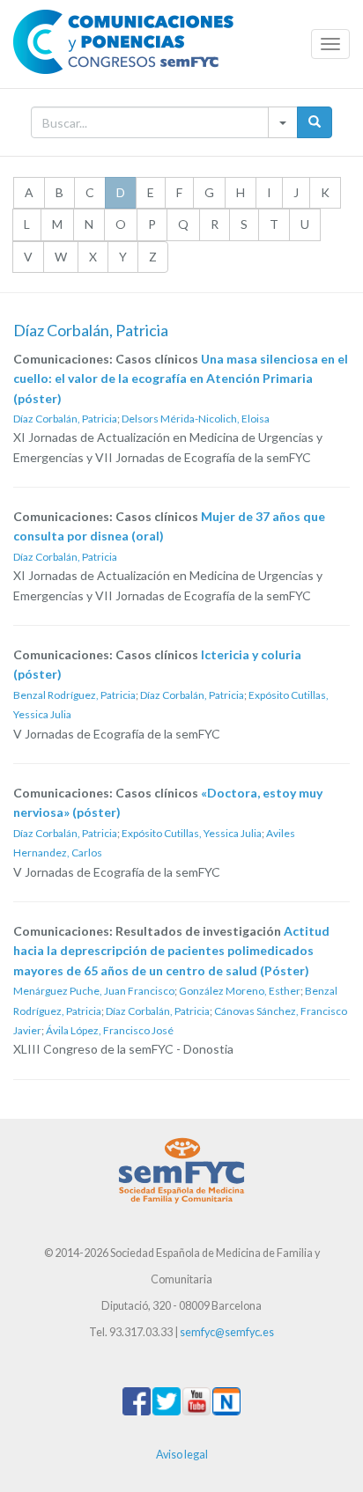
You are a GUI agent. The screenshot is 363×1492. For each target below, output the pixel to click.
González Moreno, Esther (239, 990)
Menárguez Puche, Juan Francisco (93, 990)
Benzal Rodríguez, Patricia (74, 695)
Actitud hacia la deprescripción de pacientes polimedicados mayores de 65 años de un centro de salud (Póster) (171, 950)
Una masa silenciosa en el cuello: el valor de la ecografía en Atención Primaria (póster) (180, 378)
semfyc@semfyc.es (227, 1332)
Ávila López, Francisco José (110, 1030)
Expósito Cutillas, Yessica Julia (192, 833)
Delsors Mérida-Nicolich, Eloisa (196, 418)
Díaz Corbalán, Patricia (65, 418)
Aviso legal (182, 1454)
